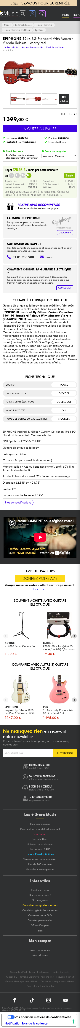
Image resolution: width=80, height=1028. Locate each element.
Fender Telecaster (61, 972)
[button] (17, 99)
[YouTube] (65, 1000)
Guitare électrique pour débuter (22, 981)
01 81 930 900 (46, 789)
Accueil (7, 24)
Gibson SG (11, 976)
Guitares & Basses (23, 24)
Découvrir (65, 232)
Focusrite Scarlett (65, 976)
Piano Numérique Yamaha (40, 986)
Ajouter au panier (40, 128)
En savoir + (40, 589)
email (49, 257)
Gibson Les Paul (18, 972)
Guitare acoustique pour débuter (58, 981)
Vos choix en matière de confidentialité (43, 1017)
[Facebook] (14, 1000)
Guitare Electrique (44, 24)
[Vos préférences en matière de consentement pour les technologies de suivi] (73, 1021)
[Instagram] (48, 1000)
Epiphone (39, 29)
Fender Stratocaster (39, 972)
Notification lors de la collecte (26, 1023)
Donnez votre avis (40, 578)
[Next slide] (74, 636)
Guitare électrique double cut (17, 29)
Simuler (69, 175)
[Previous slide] (5, 636)
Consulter (64, 287)
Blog (40, 930)
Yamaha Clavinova (29, 976)
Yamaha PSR (47, 976)
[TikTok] (31, 1000)
